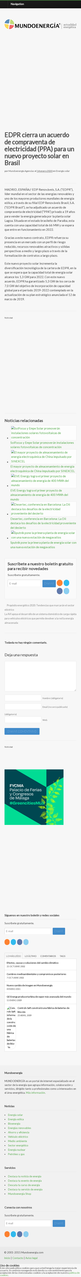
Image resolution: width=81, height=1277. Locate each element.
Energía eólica (16, 1119)
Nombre (52, 698)
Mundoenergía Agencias (21, 170)
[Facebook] (60, 591)
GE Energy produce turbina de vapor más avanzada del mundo (39, 996)
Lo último (30, 956)
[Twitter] (67, 583)
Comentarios (48, 956)
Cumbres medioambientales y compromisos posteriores (36, 974)
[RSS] (60, 583)
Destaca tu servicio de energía (25, 1189)
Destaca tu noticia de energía (24, 1176)
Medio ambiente (17, 1141)
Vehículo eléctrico (18, 1136)
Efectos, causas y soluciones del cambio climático (32, 962)
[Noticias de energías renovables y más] (41, 27)
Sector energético (18, 1145)
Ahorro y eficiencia (18, 1132)
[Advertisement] (40, 75)
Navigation (17, 4)
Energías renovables (19, 1128)
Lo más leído (13, 956)
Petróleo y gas (16, 1154)
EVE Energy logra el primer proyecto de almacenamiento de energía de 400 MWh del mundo (39, 495)
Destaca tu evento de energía (25, 1180)
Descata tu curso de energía (24, 1185)
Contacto (17, 1258)
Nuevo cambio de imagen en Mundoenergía (29, 985)
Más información (35, 1092)
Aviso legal (31, 1258)
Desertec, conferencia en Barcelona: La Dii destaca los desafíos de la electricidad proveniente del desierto (43, 523)
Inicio (7, 1258)
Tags (62, 956)
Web (44, 720)
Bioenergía (14, 1123)
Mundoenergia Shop (19, 1193)
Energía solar (63, 170)
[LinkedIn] (67, 591)
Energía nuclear (16, 1149)
